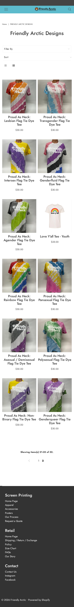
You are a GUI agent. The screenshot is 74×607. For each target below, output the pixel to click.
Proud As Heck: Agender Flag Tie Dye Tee (19, 240)
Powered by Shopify (39, 600)
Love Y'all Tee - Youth (55, 236)
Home (4, 24)
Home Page (11, 501)
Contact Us (11, 571)
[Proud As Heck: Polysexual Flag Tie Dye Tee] (55, 335)
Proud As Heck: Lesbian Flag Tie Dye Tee (19, 121)
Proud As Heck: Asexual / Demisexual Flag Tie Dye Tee (19, 359)
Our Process (11, 517)
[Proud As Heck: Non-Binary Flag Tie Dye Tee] (19, 395)
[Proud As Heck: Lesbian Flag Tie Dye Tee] (19, 96)
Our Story (10, 556)
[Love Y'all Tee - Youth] (55, 216)
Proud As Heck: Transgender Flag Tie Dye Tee (55, 121)
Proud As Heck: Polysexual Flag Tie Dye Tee (54, 359)
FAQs (8, 552)
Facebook (10, 579)
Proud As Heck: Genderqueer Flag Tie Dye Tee (55, 419)
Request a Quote (13, 521)
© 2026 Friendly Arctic (13, 600)
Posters (9, 513)
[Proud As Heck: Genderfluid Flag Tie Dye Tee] (55, 156)
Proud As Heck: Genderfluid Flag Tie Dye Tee (55, 180)
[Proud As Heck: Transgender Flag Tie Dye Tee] (55, 96)
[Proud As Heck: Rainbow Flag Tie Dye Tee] (19, 276)
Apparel (9, 505)
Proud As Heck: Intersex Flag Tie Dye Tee (19, 180)
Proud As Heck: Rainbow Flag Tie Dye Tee (19, 300)
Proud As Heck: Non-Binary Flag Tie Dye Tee (19, 417)
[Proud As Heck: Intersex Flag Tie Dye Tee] (19, 156)
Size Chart (10, 548)
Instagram (10, 575)
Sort (6, 57)
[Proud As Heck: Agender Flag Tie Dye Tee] (19, 216)
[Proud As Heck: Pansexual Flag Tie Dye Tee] (55, 276)
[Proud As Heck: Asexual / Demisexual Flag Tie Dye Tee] (19, 335)
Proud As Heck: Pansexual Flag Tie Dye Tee (54, 300)
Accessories (11, 509)
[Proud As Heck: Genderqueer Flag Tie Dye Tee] (55, 395)
